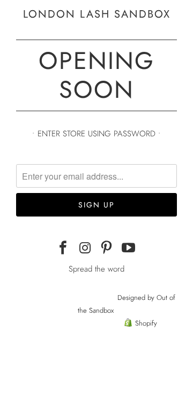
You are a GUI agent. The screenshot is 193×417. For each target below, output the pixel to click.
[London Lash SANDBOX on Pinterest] (107, 248)
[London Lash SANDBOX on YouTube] (129, 248)
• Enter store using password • (96, 134)
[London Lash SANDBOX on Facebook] (63, 248)
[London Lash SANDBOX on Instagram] (85, 248)
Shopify (146, 323)
